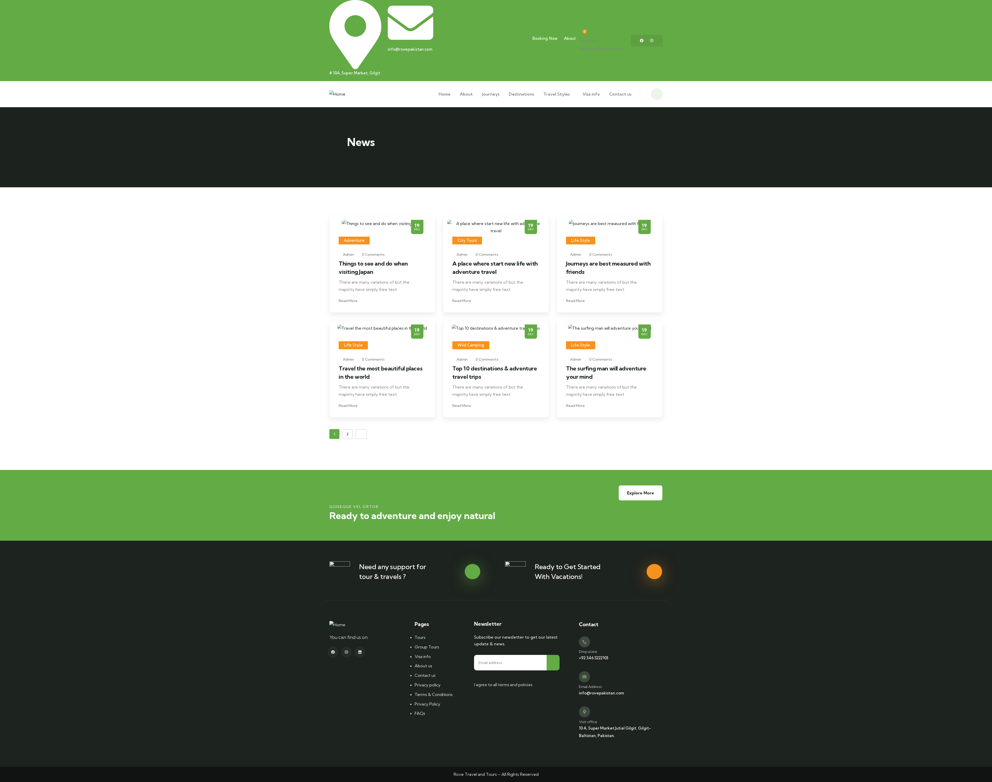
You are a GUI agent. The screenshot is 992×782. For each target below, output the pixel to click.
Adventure (354, 240)
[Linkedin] (359, 652)
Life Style (580, 240)
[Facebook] (642, 40)
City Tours (467, 240)
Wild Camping (471, 345)
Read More (348, 300)
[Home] (337, 94)
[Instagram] (652, 40)
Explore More (640, 492)
